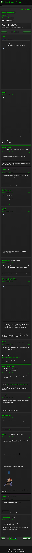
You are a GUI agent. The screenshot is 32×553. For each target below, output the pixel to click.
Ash (3, 36)
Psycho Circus (6, 190)
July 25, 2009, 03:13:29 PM (7, 211)
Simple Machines (19, 549)
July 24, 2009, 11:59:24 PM (7, 172)
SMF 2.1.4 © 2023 (12, 549)
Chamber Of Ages (6, 204)
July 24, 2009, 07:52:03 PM (7, 151)
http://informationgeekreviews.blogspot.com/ (17, 384)
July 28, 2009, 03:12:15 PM (7, 499)
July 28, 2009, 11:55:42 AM (7, 397)
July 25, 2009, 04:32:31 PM (7, 262)
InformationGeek (8, 366)
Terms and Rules (15, 548)
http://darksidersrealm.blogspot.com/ (11, 357)
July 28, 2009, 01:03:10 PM (7, 436)
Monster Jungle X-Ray (9, 279)
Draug (4, 92)
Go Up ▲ (22, 548)
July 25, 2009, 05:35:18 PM (7, 281)
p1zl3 (4, 209)
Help (9, 548)
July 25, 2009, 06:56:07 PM (7, 344)
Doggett (5, 434)
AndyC (4, 170)
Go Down (4, 32)
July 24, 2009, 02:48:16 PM (9, 39)
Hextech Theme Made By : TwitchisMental (16, 551)
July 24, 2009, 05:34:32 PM (7, 94)
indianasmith (6, 147)
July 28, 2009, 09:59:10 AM (7, 372)
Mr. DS (4, 342)
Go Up (3, 538)
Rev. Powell (6, 260)
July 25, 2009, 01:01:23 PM (7, 192)
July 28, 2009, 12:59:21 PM (7, 417)
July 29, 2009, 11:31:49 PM (7, 519)
